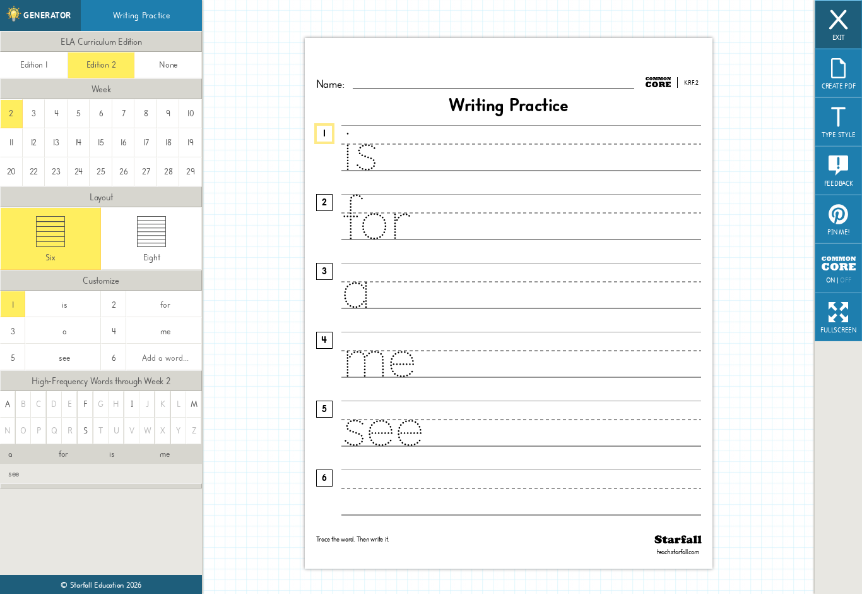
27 (146, 171)
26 (123, 171)
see (13, 473)
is (112, 454)
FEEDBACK (838, 183)
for (63, 454)
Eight (151, 257)
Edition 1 (33, 64)
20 (11, 171)
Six (50, 257)
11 (11, 142)
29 (190, 171)
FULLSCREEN (838, 330)
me (165, 454)
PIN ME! (838, 232)
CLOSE (769, 498)
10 (190, 113)
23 (56, 171)
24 (78, 171)
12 (34, 142)
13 (56, 142)
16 (124, 142)
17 (146, 142)
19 (190, 142)
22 (34, 171)
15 (101, 142)
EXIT (838, 37)
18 (168, 142)
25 (101, 171)
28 (168, 171)
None (168, 64)
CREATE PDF (839, 86)
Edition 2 (101, 64)
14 (79, 142)
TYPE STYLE (839, 135)
